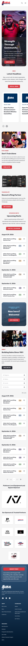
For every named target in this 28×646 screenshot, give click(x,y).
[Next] (7, 126)
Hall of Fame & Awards (6, 611)
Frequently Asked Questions (7, 631)
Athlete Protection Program (7, 637)
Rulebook (3, 629)
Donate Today (14, 569)
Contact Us (4, 614)
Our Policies (17, 618)
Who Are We (7, 367)
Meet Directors (5, 626)
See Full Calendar (14, 228)
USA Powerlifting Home (6, 3)
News (3, 609)
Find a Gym (6, 167)
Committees (17, 616)
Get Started (14, 320)
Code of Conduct (18, 609)
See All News (14, 86)
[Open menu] (25, 3)
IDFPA (3, 639)
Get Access (7, 206)
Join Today (9, 62)
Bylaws (16, 606)
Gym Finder (4, 634)
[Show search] (22, 3)
